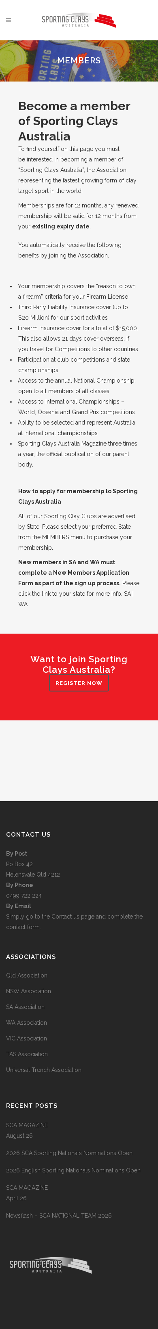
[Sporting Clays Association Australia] (50, 1305)
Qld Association (26, 975)
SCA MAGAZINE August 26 (27, 1130)
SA (127, 593)
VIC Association (26, 1038)
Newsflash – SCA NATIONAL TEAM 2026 (59, 1215)
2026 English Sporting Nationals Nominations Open (73, 1170)
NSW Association (28, 991)
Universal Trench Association (43, 1070)
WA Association (26, 1022)
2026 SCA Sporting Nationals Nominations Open (69, 1153)
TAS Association (27, 1054)
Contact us (66, 916)
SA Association (25, 1007)
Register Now (79, 683)
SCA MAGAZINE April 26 (27, 1193)
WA (23, 604)
